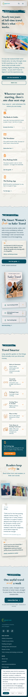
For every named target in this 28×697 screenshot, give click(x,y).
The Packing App (11, 320)
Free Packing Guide (12, 305)
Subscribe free (7, 148)
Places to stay (6, 649)
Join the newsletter (13, 77)
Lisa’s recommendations (9, 664)
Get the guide (7, 170)
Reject (12, 693)
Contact (4, 661)
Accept (6, 693)
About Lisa (5, 659)
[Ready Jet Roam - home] (6, 3)
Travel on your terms (7, 641)
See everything (6, 325)
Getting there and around (9, 646)
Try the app (6, 191)
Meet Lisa (14, 83)
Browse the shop (8, 127)
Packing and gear (7, 644)
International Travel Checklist (13, 313)
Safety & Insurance (7, 638)
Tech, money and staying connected (12, 652)
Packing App (5, 667)
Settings (20, 686)
